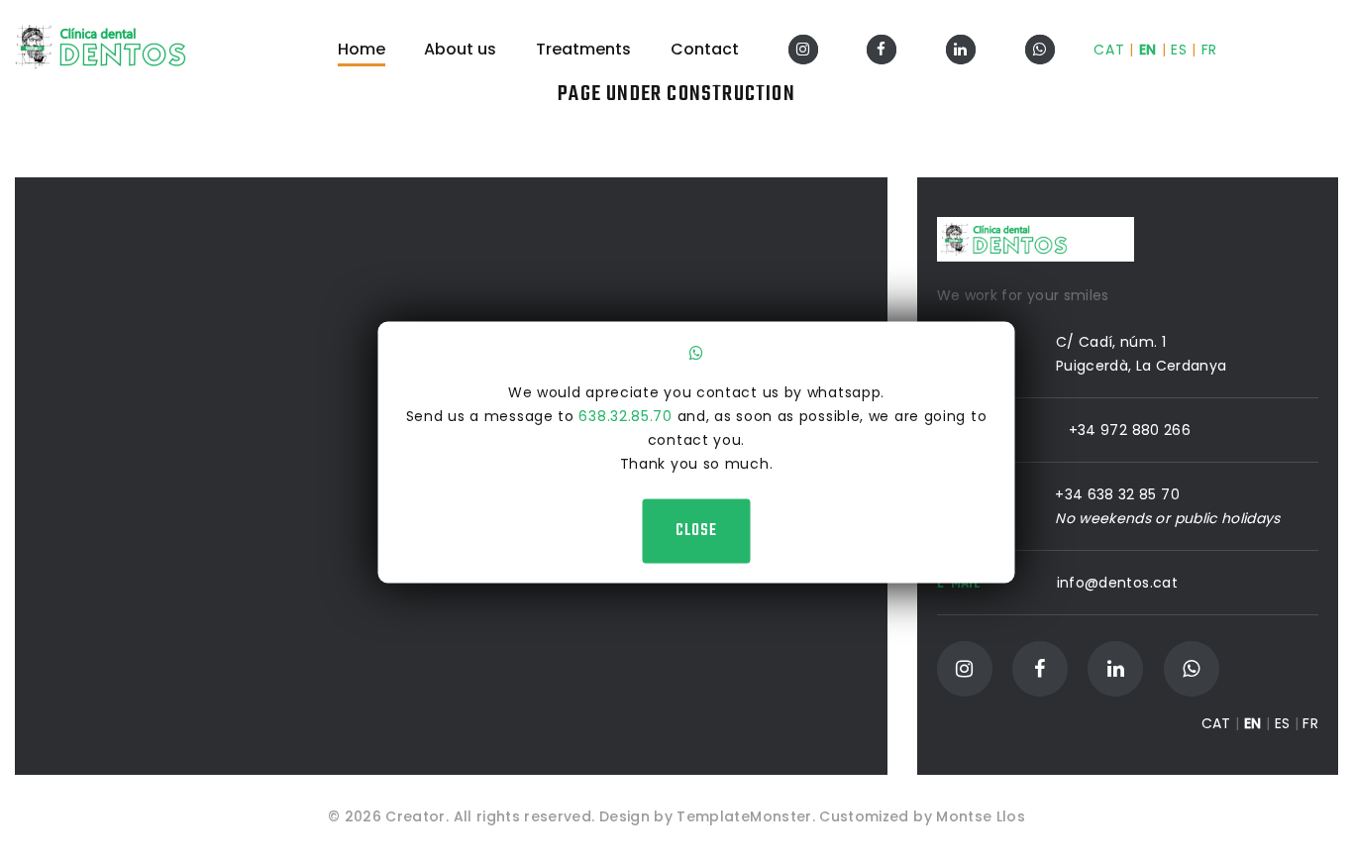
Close (696, 530)
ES (1179, 49)
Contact (705, 49)
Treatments (583, 49)
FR (1209, 49)
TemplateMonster (743, 816)
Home (361, 49)
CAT (1108, 49)
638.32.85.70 (625, 415)
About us (460, 49)
